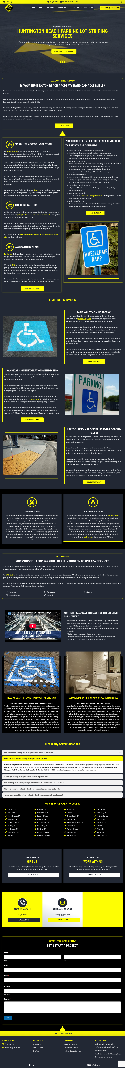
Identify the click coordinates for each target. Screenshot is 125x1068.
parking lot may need (84, 319)
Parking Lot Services (70, 1044)
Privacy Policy (37, 1044)
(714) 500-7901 (10, 1044)
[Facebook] (4, 1)
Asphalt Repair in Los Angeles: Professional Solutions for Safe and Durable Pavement (106, 1047)
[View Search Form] (121, 2)
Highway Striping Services (72, 1051)
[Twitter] (7, 1)
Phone (6, 965)
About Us (41, 8)
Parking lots (8, 254)
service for (92, 196)
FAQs (73, 8)
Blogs (79, 8)
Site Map (36, 1051)
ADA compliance (12, 151)
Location (7, 986)
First (5, 960)
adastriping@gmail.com (12, 1048)
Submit (8, 1018)
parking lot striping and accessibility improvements (33, 215)
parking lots (88, 537)
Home (34, 8)
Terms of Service (38, 1048)
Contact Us (88, 8)
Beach (36, 190)
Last (64, 960)
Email (6, 976)
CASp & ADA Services (71, 1048)
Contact (68, 1033)
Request (7, 999)
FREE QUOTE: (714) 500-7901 (110, 8)
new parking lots (113, 516)
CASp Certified (10, 575)
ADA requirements (34, 399)
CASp (14, 265)
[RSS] (11, 1)
